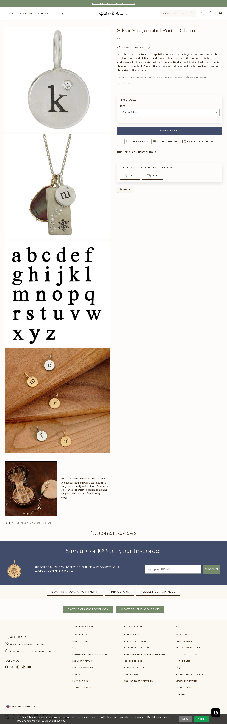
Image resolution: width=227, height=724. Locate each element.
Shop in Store (80, 641)
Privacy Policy (81, 681)
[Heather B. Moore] (113, 13)
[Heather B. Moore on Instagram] (18, 667)
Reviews (77, 674)
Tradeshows (131, 674)
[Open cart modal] (220, 13)
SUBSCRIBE (212, 569)
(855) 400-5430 (18, 637)
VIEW (64, 498)
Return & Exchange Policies (89, 654)
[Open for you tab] (215, 712)
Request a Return (83, 661)
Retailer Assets (133, 634)
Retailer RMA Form (135, 641)
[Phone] (211, 13)
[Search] (192, 13)
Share (126, 190)
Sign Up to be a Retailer (138, 681)
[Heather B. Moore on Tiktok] (23, 667)
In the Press (183, 661)
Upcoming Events (186, 681)
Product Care (184, 688)
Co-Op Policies (133, 661)
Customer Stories (186, 654)
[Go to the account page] (202, 13)
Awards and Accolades (190, 674)
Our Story (182, 634)
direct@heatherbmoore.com (28, 644)
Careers (180, 694)
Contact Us (79, 634)
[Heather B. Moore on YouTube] (29, 667)
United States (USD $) (21, 706)
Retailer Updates (134, 668)
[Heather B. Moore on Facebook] (6, 667)
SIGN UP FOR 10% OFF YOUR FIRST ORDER (113, 3)
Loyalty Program (82, 668)
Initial (123, 105)
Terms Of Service (82, 688)
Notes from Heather (188, 648)
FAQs (75, 648)
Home (7, 523)
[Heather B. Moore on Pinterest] (12, 667)
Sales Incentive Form (137, 648)
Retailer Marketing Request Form (144, 654)
